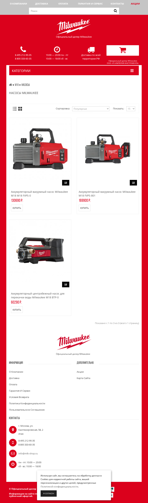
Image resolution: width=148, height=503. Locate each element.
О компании (18, 3)
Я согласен (48, 493)
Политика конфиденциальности (27, 403)
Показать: (118, 108)
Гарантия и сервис (90, 3)
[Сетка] (20, 109)
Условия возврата (19, 397)
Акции (135, 3)
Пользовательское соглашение (27, 409)
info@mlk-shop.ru (28, 453)
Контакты (117, 3)
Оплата (63, 3)
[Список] (15, 109)
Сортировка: (63, 108)
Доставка (41, 3)
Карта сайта (83, 378)
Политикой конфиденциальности (59, 486)
